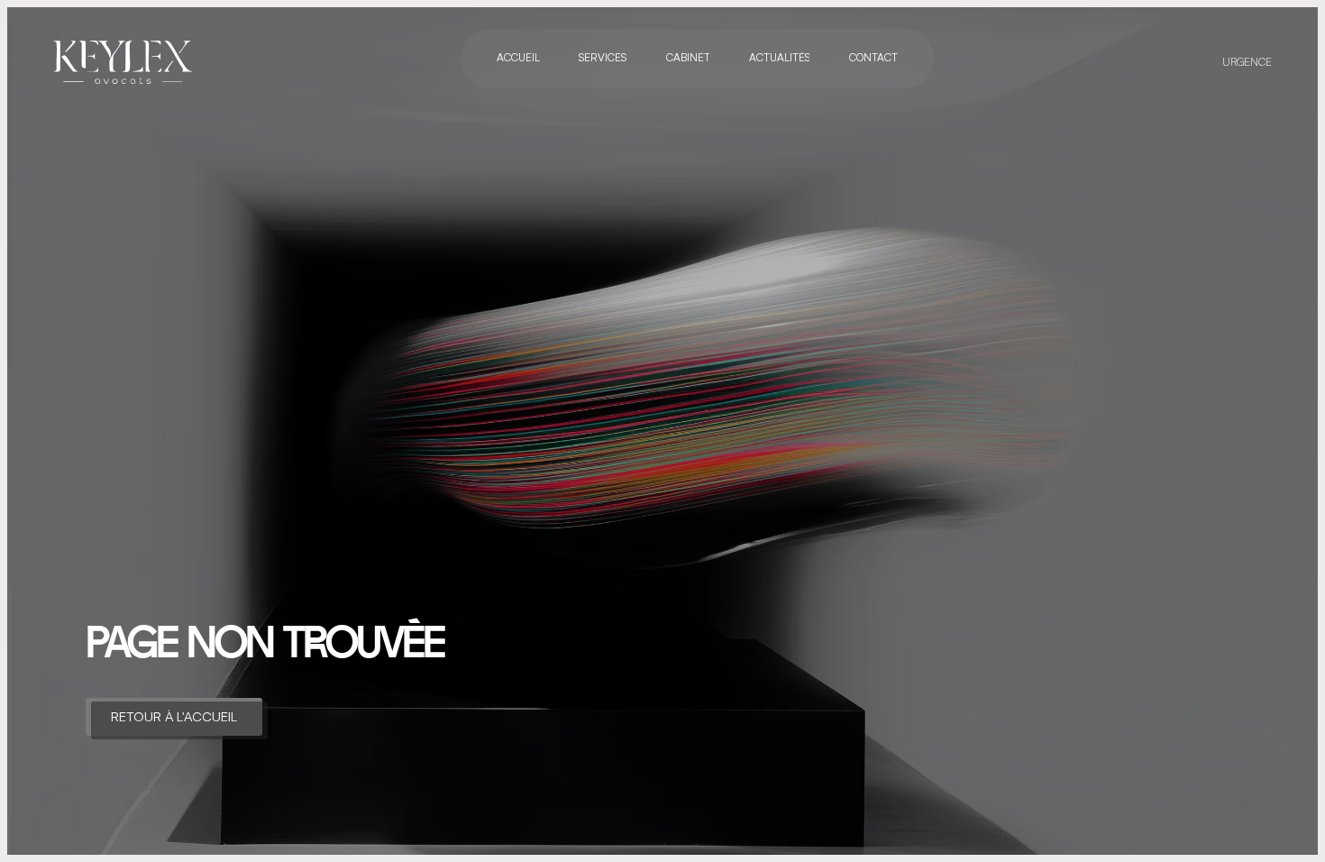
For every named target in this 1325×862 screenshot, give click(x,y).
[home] (123, 62)
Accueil (518, 57)
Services (602, 57)
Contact (873, 57)
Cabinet (687, 57)
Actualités (778, 57)
